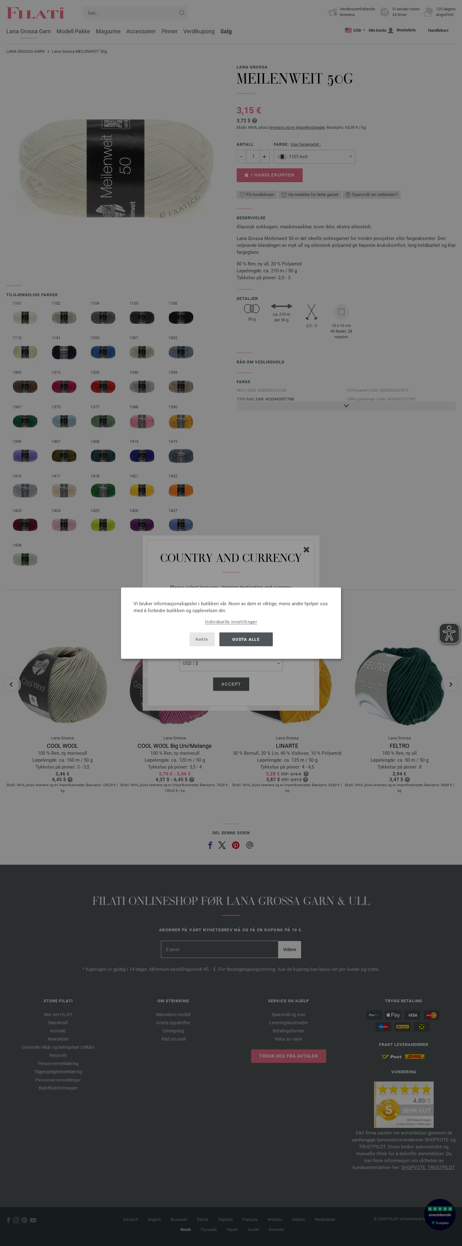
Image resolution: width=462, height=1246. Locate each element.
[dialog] (231, 623)
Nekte (201, 639)
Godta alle (246, 639)
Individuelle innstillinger (231, 621)
